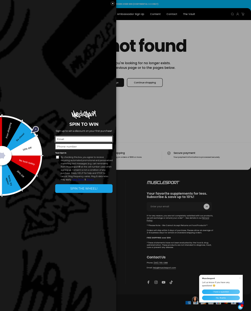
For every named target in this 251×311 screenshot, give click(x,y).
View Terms (78, 179)
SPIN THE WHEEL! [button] (83, 188)
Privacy (90, 179)
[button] (240, 307)
